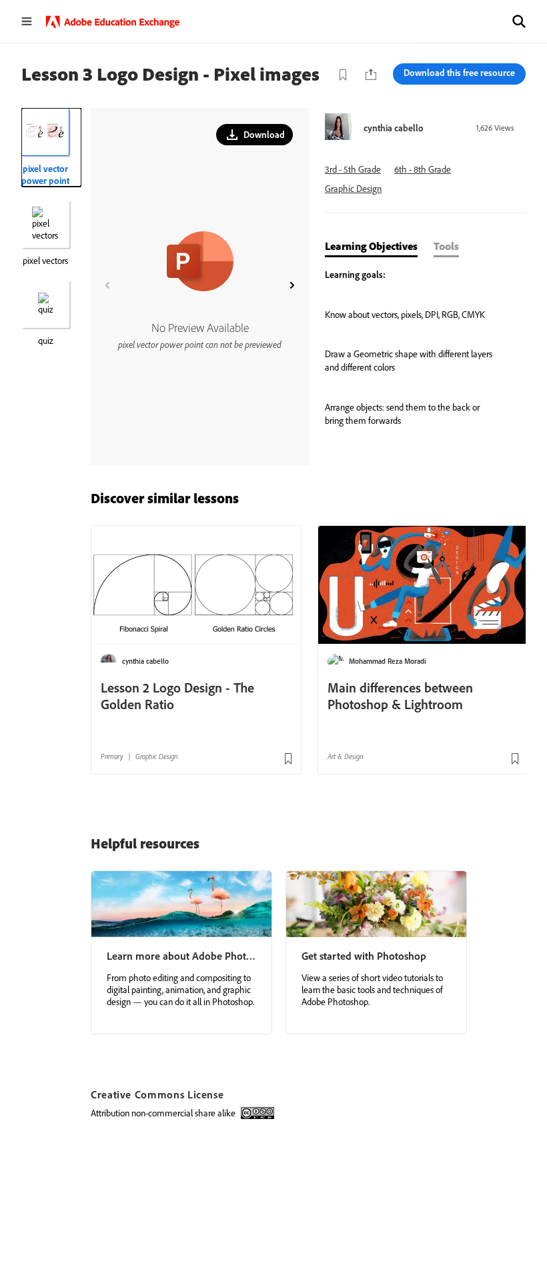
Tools (446, 246)
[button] (519, 21)
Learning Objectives (371, 246)
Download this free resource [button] (459, 73)
